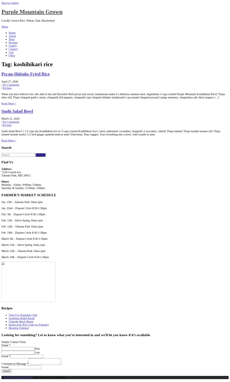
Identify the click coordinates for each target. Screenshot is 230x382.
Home (12, 32)
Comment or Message (14, 363)
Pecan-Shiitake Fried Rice (25, 74)
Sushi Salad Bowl (17, 111)
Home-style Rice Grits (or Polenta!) (29, 324)
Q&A (12, 55)
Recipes (13, 42)
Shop (12, 39)
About (12, 36)
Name (5, 345)
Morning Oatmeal (19, 327)
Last (37, 352)
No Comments (11, 84)
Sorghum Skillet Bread (21, 318)
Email (5, 356)
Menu (4, 26)
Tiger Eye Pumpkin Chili (23, 315)
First (37, 348)
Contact (13, 49)
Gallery (13, 45)
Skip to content (10, 2)
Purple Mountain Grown (32, 11)
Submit (6, 371)
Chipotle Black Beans (21, 321)
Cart (11, 52)
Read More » (8, 103)
